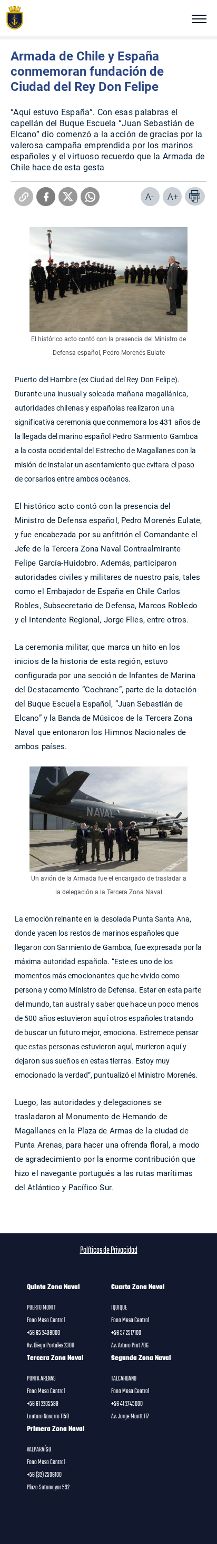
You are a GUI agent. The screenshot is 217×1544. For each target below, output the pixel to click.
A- (149, 196)
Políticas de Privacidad (108, 1250)
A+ (173, 196)
